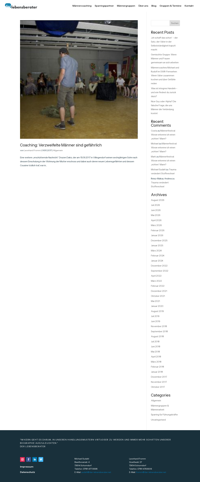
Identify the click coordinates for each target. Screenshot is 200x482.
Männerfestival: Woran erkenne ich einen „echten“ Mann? (163, 134)
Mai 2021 (155, 301)
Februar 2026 (157, 230)
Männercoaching (82, 5)
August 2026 (157, 200)
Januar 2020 (157, 306)
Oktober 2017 (158, 387)
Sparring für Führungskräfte (164, 414)
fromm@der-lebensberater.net (151, 472)
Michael (155, 143)
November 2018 (159, 326)
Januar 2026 (157, 235)
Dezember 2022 (159, 265)
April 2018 (156, 356)
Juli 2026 (155, 205)
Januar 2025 (157, 245)
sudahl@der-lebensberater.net (96, 472)
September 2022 (159, 270)
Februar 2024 (157, 255)
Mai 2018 (155, 351)
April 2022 (156, 275)
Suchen (174, 23)
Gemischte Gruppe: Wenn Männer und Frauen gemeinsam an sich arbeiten (165, 58)
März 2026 (156, 225)
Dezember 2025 (159, 240)
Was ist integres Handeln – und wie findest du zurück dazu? (164, 92)
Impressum (26, 466)
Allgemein (58, 150)
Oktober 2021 (158, 296)
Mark (153, 156)
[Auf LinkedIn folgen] (34, 459)
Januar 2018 (157, 371)
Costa (154, 130)
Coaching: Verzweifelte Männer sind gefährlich (61, 145)
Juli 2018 (155, 341)
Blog (153, 5)
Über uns (143, 5)
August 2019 (157, 311)
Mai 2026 (155, 215)
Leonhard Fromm (32, 150)
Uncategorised (158, 419)
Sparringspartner (104, 5)
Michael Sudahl (158, 169)
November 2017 (159, 382)
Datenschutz (27, 472)
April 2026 (156, 220)
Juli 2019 (155, 316)
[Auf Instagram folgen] (22, 459)
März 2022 (156, 281)
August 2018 (157, 336)
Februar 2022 (157, 285)
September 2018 (159, 331)
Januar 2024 (157, 260)
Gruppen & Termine (170, 5)
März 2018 (156, 361)
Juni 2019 (155, 321)
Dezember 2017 (159, 376)
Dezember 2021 (159, 291)
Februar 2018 (157, 366)
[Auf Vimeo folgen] (41, 459)
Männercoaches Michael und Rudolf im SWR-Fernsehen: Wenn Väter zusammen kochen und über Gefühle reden (165, 75)
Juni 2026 (156, 210)
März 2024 (156, 250)
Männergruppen (126, 5)
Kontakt (189, 5)
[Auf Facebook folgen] (28, 459)
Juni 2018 (155, 346)
